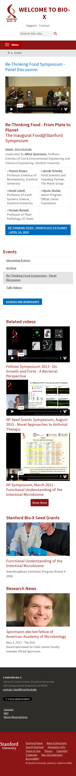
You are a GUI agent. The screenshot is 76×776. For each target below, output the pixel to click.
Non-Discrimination (52, 755)
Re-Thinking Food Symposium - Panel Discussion (31, 278)
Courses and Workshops (22, 301)
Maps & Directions (57, 743)
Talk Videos (14, 288)
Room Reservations (16, 717)
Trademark (31, 755)
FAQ (6, 713)
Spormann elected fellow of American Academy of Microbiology (36, 634)
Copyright (62, 751)
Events (18, 52)
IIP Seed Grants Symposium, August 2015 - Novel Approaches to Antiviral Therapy (37, 424)
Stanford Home (34, 743)
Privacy (48, 751)
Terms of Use (33, 751)
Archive (11, 268)
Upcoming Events (18, 260)
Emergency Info (56, 747)
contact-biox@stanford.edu (20, 689)
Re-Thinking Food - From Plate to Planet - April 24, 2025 (37, 230)
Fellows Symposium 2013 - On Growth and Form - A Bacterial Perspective (31, 371)
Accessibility (32, 758)
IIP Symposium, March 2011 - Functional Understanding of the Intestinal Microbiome (34, 489)
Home (9, 53)
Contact (44, 25)
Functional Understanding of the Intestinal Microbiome (34, 563)
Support (31, 25)
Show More (39, 503)
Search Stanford (35, 747)
